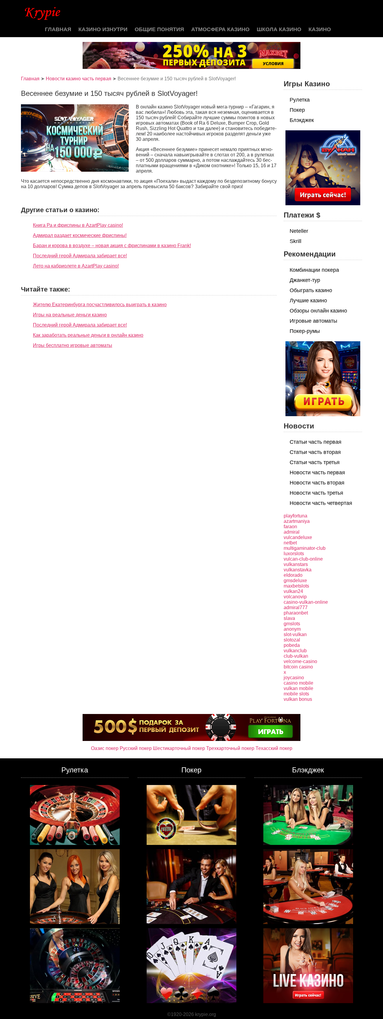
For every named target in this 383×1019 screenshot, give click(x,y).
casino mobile (298, 683)
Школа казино (279, 29)
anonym (292, 629)
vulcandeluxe (298, 537)
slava (289, 618)
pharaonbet (296, 612)
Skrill (295, 241)
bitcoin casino (298, 666)
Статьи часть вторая (315, 452)
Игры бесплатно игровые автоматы (72, 345)
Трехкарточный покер (230, 748)
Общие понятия (159, 29)
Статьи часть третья (315, 462)
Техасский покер (274, 748)
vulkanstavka (297, 569)
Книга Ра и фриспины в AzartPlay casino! (78, 225)
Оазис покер (104, 748)
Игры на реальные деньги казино (70, 314)
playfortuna (295, 515)
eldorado (293, 575)
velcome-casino (300, 661)
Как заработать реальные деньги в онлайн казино (88, 335)
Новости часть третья (316, 493)
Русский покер (136, 748)
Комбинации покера (314, 270)
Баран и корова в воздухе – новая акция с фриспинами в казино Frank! (112, 245)
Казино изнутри (102, 29)
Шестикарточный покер (179, 748)
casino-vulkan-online (306, 602)
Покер (297, 110)
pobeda (292, 645)
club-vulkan (296, 656)
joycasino (294, 677)
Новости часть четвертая (321, 503)
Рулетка (300, 100)
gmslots (292, 623)
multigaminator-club (305, 548)
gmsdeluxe (295, 580)
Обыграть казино (311, 290)
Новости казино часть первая (78, 78)
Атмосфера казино (220, 29)
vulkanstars (296, 564)
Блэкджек (302, 120)
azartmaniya (297, 521)
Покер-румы (305, 331)
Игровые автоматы (313, 321)
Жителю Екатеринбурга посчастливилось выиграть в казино (100, 304)
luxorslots (294, 553)
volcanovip (295, 596)
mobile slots (296, 693)
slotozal (292, 639)
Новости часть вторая (317, 483)
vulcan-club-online (303, 558)
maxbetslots (296, 585)
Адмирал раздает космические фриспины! (80, 235)
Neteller (299, 231)
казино (319, 29)
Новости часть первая (317, 472)
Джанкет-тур (305, 280)
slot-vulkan (295, 634)
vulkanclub (295, 650)
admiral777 (296, 607)
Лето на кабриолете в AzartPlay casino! (76, 265)
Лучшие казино (308, 301)
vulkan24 (293, 591)
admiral (292, 532)
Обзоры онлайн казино (318, 311)
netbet (290, 542)
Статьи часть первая (315, 442)
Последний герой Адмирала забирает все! (80, 255)
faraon (290, 526)
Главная (58, 29)
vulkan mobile (298, 688)
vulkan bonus (298, 699)
